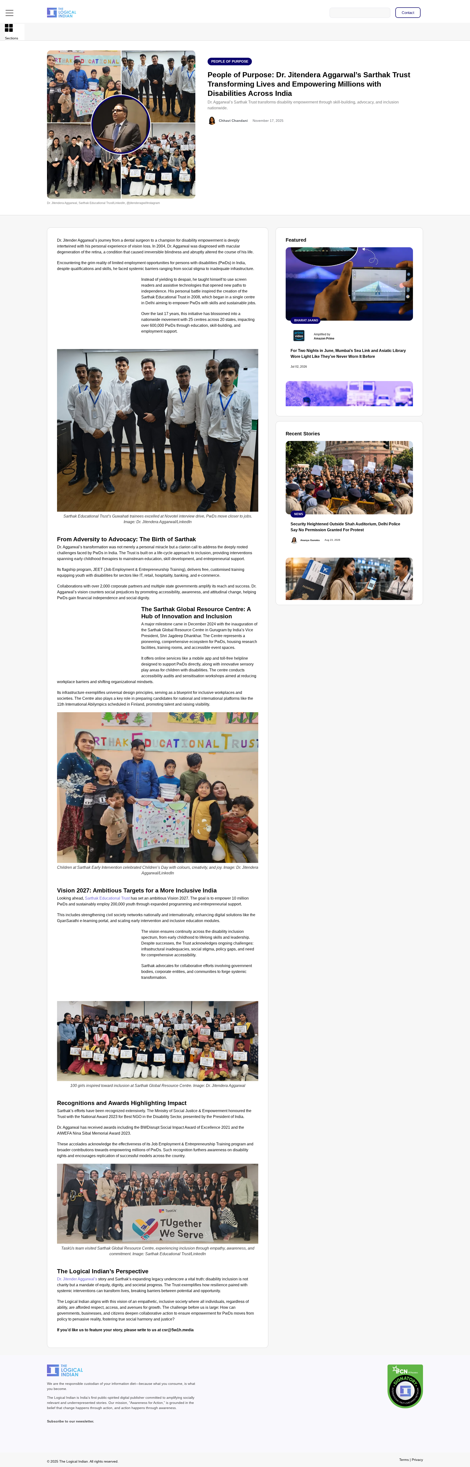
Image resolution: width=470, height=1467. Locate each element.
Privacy (417, 1460)
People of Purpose (229, 61)
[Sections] (9, 28)
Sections (11, 38)
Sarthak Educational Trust (107, 898)
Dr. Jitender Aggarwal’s (77, 1279)
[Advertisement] (98, 313)
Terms (404, 1460)
